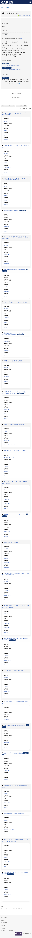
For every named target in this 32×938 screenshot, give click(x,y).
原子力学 (18, 69)
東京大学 (6, 139)
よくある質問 (4, 922)
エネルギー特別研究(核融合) (10, 829)
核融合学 (13, 65)
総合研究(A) (6, 409)
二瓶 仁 (5, 121)
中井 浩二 (6, 431)
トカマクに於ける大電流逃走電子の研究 (13, 670)
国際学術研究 (7, 350)
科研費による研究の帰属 (7, 930)
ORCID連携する (23, 15)
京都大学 (6, 231)
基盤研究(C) (6, 130)
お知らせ (3, 925)
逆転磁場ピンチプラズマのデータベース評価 (14, 514)
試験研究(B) (6, 317)
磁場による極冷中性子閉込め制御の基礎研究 (14, 269)
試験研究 (6, 857)
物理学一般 (19, 65)
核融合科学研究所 (7, 263)
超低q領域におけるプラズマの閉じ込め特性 (14, 725)
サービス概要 (4, 917)
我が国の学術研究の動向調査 (11, 210)
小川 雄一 (6, 186)
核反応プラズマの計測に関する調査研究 (13, 361)
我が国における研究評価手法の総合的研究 (14, 424)
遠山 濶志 (6, 308)
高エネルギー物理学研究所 (9, 445)
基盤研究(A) (6, 163)
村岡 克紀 (6, 367)
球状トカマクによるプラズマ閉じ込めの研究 (14, 450)
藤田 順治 (6, 245)
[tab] (17, 94)
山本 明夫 (6, 710)
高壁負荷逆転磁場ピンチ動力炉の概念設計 (14, 813)
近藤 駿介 (6, 820)
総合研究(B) (6, 254)
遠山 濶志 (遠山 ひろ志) (9, 457)
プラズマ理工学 (6, 65)
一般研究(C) (6, 590)
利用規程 (3, 928)
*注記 (28, 15)
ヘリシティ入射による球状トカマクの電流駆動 (15, 302)
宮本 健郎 (6, 793)
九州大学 (6, 386)
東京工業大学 (7, 719)
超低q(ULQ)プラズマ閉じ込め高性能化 (13, 753)
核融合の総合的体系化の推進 (11, 542)
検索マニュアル (5, 920)
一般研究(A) (6, 466)
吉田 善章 (6, 153)
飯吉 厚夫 (6, 548)
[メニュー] (30, 2)
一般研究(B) (6, 286)
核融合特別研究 (7, 802)
